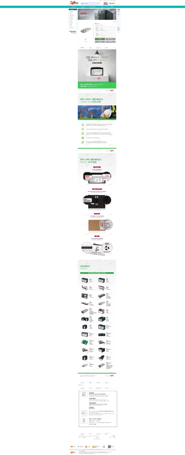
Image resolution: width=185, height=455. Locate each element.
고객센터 (111, 0)
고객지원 (111, 6)
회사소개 (73, 6)
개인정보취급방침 (91, 449)
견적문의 (101, 449)
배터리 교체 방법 (92, 6)
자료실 (102, 6)
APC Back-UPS (71, 12)
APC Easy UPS (71, 11)
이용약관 (87, 449)
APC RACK (71, 24)
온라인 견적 (83, 6)
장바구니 (108, 0)
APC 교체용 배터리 (72, 27)
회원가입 (102, 0)
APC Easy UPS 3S (71, 18)
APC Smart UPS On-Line (72, 15)
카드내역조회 (97, 449)
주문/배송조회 (105, 0)
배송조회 (94, 449)
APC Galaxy (71, 21)
